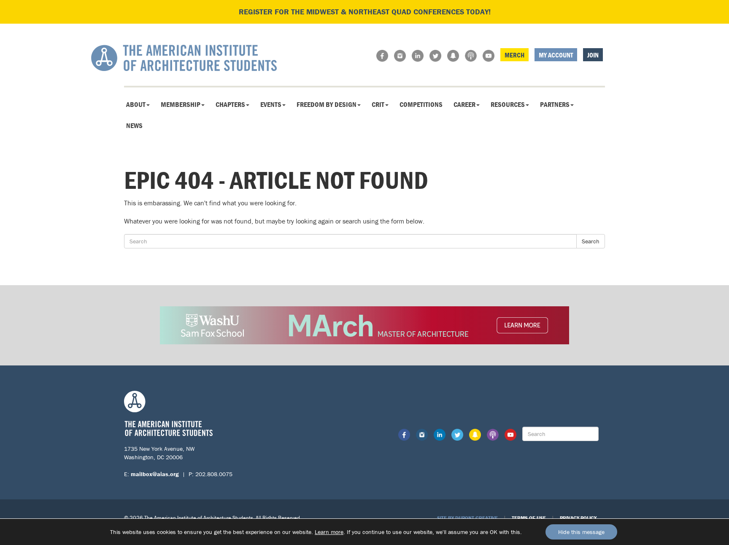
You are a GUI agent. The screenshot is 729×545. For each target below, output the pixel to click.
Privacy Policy (578, 518)
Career (464, 104)
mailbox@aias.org (155, 474)
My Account (556, 55)
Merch (514, 55)
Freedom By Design (326, 104)
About (136, 104)
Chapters (230, 104)
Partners (555, 104)
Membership (180, 104)
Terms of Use (529, 518)
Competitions (421, 104)
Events (270, 104)
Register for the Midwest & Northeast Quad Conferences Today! (365, 11)
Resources (508, 104)
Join (593, 55)
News (134, 125)
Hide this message (581, 532)
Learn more (329, 532)
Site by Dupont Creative (467, 518)
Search (590, 241)
